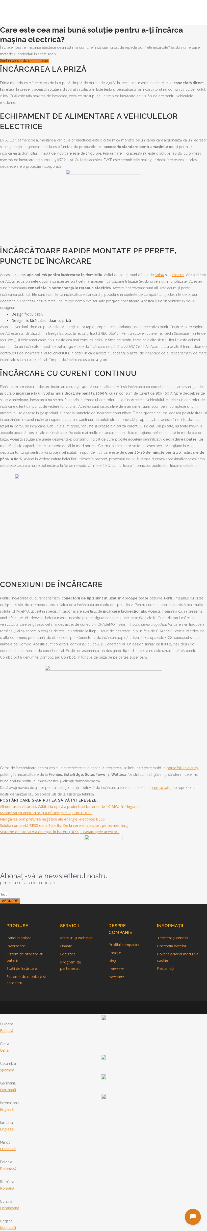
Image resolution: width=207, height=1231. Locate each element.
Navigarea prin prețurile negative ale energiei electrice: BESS (52, 819)
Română (7, 1188)
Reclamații (165, 968)
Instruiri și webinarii (76, 937)
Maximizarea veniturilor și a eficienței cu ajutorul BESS (46, 812)
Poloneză (8, 1168)
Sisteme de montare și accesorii (26, 979)
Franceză (8, 1148)
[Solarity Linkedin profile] (104, 1007)
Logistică (67, 953)
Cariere (115, 952)
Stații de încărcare (22, 968)
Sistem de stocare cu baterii (25, 957)
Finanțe (66, 945)
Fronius (178, 274)
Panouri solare (19, 937)
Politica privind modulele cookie (178, 957)
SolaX (159, 274)
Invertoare (16, 945)
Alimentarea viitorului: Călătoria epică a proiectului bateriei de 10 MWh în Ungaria (69, 806)
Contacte (116, 968)
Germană (8, 1089)
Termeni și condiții (172, 937)
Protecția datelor (172, 945)
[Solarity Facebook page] (96, 1007)
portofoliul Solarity (182, 767)
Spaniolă (7, 1069)
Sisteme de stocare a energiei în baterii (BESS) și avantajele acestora (59, 831)
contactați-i (161, 787)
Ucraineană (9, 1207)
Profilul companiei (124, 944)
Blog (112, 960)
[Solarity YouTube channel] (112, 1007)
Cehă (4, 1050)
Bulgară (6, 1030)
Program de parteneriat (70, 965)
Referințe (117, 976)
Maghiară (8, 1227)
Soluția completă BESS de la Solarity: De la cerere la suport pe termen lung (64, 825)
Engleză (7, 1109)
